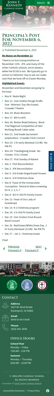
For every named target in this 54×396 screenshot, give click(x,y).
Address (15, 304)
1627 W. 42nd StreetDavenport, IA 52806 (22, 309)
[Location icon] (5, 305)
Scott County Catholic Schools (28, 383)
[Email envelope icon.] (5, 318)
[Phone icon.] (5, 327)
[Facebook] (48, 391)
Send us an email (20, 319)
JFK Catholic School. (31, 376)
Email (14, 316)
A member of (8, 383)
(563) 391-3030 (19, 329)
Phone (14, 326)
